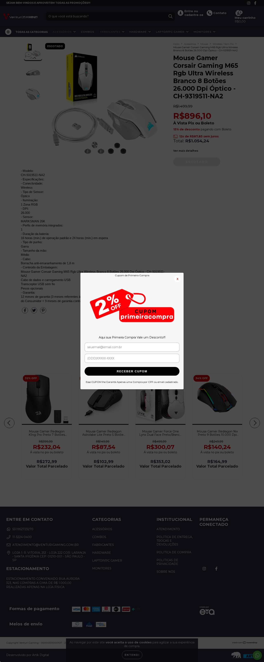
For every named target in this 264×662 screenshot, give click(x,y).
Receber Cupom (132, 371)
